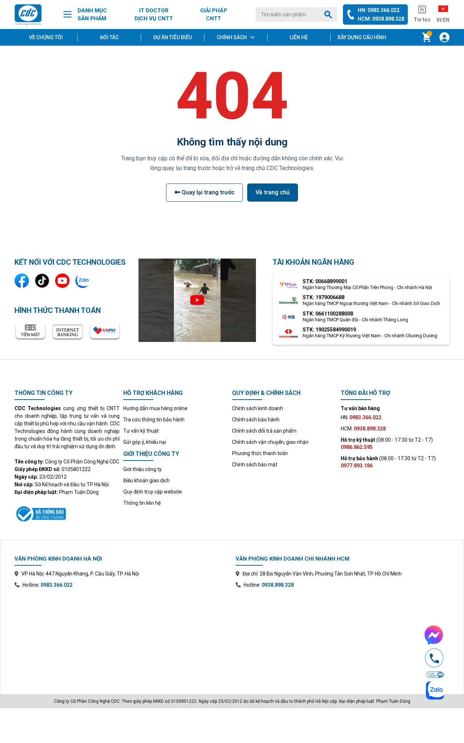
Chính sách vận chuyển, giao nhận (270, 442)
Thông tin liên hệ (142, 503)
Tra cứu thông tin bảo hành (154, 419)
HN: (361, 417)
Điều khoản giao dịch (146, 480)
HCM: (363, 429)
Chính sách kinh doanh (257, 408)
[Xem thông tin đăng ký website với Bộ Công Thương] (67, 513)
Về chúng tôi (46, 37)
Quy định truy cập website (152, 492)
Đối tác (109, 37)
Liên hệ (299, 37)
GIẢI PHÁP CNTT (213, 14)
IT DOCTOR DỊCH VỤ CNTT (153, 14)
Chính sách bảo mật (254, 464)
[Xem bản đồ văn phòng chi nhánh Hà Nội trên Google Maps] (121, 636)
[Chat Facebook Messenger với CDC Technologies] (434, 635)
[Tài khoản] (444, 37)
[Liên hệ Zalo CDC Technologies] (82, 280)
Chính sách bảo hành (255, 419)
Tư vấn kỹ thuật (141, 431)
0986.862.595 (357, 447)
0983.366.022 (56, 585)
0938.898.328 (278, 585)
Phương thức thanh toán (260, 453)
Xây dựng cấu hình (361, 37)
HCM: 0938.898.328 (381, 19)
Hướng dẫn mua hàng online (155, 408)
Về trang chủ (273, 192)
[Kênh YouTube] (62, 280)
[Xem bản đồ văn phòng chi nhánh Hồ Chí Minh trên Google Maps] (343, 636)
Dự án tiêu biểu (172, 37)
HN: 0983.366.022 (378, 10)
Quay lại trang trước (207, 192)
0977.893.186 (357, 465)
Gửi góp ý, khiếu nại (144, 442)
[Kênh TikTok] (42, 280)
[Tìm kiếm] (329, 14)
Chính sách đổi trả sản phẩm (264, 431)
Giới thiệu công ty (142, 469)
